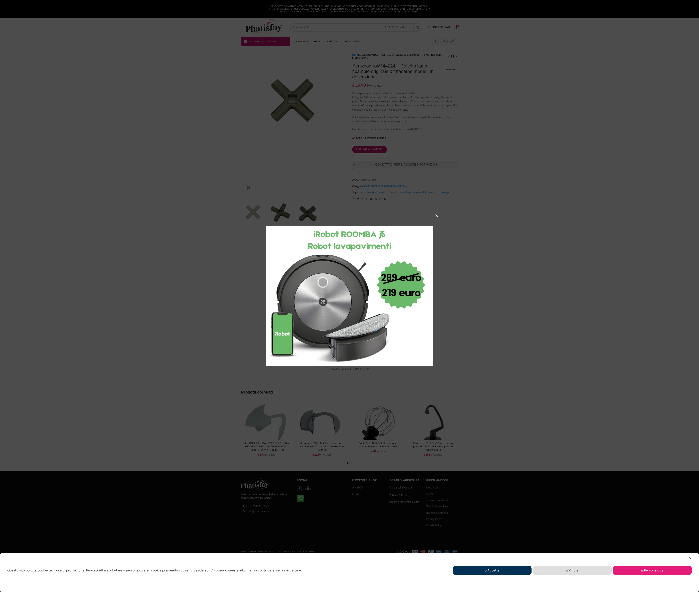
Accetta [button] (493, 570)
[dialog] (349, 572)
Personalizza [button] (654, 570)
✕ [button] (690, 558)
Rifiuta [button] (573, 570)
